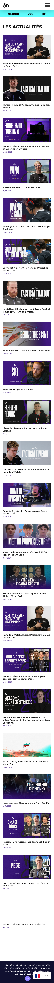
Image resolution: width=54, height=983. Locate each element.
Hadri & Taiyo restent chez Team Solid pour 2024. (26, 843)
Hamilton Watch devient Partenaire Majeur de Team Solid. (26, 64)
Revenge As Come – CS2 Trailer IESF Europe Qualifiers (26, 227)
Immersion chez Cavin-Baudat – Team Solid (26, 350)
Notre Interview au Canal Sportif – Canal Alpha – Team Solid (25, 594)
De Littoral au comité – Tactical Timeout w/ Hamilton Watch (26, 471)
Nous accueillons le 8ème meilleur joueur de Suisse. (25, 884)
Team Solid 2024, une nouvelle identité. (24, 924)
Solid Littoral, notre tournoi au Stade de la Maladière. (26, 763)
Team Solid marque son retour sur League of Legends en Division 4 (26, 147)
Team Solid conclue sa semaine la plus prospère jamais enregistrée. (24, 677)
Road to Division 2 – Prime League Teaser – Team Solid (26, 512)
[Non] (49, 972)
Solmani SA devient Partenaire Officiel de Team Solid (25, 269)
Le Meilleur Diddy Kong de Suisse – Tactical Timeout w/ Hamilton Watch (26, 310)
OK (27, 978)
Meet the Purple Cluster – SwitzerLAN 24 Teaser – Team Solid (25, 553)
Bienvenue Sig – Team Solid (18, 389)
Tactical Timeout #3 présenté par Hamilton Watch (26, 106)
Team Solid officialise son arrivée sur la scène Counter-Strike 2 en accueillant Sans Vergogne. (26, 720)
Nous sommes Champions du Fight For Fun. (27, 803)
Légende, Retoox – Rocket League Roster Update (25, 429)
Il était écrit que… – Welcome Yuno (21, 187)
